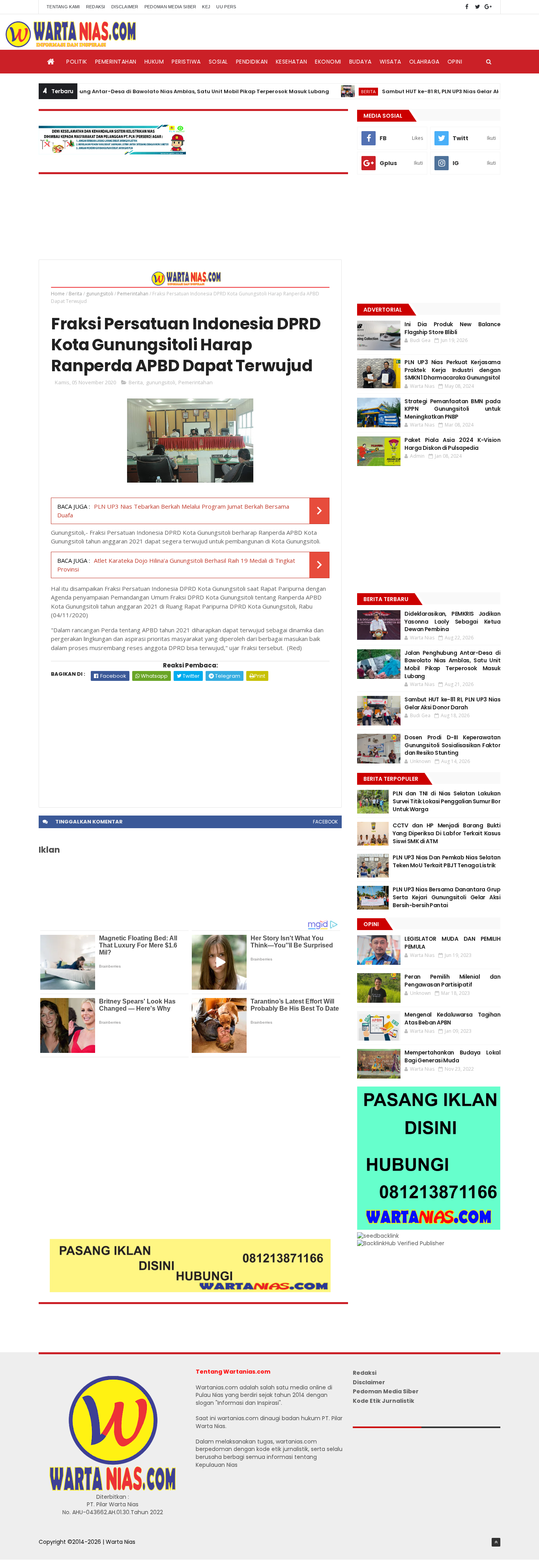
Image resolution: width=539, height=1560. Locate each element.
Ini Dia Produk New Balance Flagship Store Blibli (452, 328)
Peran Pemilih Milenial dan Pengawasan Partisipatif (452, 981)
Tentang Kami (63, 6)
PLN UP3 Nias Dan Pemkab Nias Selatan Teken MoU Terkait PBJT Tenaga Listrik (446, 861)
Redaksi (95, 6)
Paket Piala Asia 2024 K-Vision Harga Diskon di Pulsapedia (452, 444)
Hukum (154, 62)
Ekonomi (328, 62)
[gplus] (488, 7)
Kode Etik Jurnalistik (383, 1401)
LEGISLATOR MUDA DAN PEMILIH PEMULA (452, 943)
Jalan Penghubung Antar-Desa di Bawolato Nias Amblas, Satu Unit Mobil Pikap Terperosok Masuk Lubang (155, 91)
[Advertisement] (190, 740)
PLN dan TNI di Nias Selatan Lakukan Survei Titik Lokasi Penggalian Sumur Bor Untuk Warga (446, 801)
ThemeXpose (57, 1550)
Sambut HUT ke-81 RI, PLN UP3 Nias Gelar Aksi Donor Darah (433, 91)
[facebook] (466, 7)
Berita (340, 91)
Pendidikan (252, 62)
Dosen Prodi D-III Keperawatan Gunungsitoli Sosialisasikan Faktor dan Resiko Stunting (452, 745)
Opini (454, 62)
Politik (76, 62)
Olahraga (424, 62)
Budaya (360, 62)
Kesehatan (291, 62)
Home (58, 293)
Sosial (218, 62)
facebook (325, 821)
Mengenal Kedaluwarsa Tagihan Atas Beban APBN (452, 1018)
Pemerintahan (116, 62)
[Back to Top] (496, 1542)
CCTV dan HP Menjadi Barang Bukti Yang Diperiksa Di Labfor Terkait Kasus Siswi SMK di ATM (446, 833)
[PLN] (112, 152)
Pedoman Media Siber (170, 6)
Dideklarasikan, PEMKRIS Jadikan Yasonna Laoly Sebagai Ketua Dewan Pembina (452, 621)
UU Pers (226, 6)
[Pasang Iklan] (190, 1290)
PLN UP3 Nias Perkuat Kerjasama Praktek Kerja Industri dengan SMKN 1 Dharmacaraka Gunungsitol (452, 370)
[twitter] (477, 7)
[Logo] (112, 1489)
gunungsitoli (99, 293)
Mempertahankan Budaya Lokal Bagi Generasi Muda (452, 1056)
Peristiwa (186, 62)
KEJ (206, 6)
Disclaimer (124, 6)
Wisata (390, 62)
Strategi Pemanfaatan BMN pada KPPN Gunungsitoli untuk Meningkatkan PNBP (452, 409)
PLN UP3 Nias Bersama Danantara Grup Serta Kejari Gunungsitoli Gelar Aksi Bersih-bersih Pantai (446, 897)
